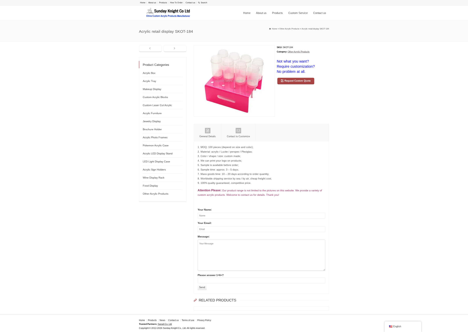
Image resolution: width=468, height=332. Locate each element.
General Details (207, 136)
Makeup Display (152, 89)
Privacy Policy (204, 320)
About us (152, 2)
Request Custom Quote (297, 80)
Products (163, 2)
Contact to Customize (238, 136)
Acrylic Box (149, 73)
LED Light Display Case (156, 161)
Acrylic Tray (149, 81)
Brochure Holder (152, 129)
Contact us (190, 2)
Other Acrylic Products (299, 51)
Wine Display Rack (153, 177)
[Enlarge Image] (234, 47)
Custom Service (298, 12)
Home (142, 2)
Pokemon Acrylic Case (156, 145)
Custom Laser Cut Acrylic (157, 105)
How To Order (176, 2)
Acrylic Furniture (152, 113)
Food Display (150, 185)
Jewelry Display (152, 121)
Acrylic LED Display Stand (158, 153)
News (162, 320)
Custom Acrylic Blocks (155, 97)
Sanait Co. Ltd (165, 324)
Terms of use (188, 320)
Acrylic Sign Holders (154, 169)
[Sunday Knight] (168, 12)
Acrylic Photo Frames (155, 137)
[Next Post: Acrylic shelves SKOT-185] (175, 48)
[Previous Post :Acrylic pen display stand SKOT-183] (150, 48)
